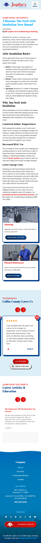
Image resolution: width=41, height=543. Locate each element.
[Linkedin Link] (30, 516)
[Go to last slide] (17, 309)
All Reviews (20, 361)
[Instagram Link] (10, 516)
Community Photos (20, 475)
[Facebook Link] (6, 516)
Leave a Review (22, 366)
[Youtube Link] (35, 516)
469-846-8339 (20, 502)
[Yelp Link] (25, 516)
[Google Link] (20, 516)
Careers (20, 479)
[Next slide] (23, 309)
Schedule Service (26, 524)
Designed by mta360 (28, 538)
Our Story (20, 471)
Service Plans (13, 275)
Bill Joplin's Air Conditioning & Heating (21, 31)
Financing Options (15, 237)
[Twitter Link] (15, 516)
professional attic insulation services (18, 195)
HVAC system (14, 158)
